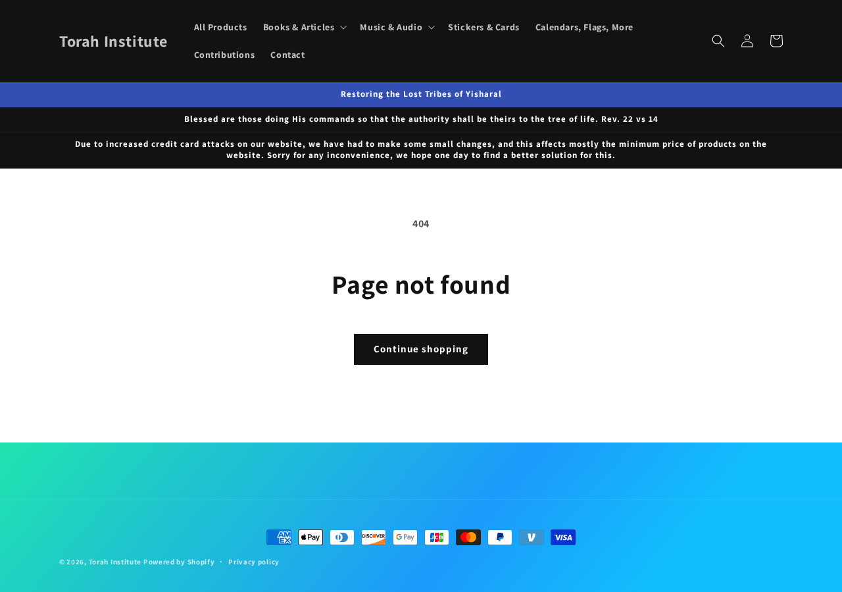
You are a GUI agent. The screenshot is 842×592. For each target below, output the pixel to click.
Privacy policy (254, 561)
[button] (304, 27)
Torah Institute (115, 561)
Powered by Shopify (179, 561)
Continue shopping (421, 348)
